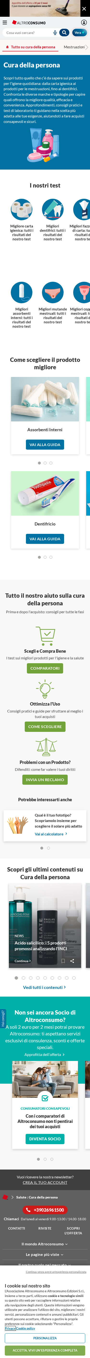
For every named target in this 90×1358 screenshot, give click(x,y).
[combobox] (36, 32)
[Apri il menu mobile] (7, 22)
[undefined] (39, 463)
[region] (45, 1311)
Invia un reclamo (45, 779)
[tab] (41, 848)
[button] (3, 1018)
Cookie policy (25, 1328)
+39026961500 (48, 1210)
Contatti (16, 1228)
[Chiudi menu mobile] (84, 9)
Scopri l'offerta (73, 1230)
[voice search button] (53, 32)
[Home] (5, 1197)
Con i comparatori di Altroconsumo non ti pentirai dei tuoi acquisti (45, 1121)
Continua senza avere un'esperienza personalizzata (56, 1271)
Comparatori (45, 668)
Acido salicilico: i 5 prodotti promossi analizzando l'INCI (41, 945)
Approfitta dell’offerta (43, 1054)
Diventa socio (45, 1139)
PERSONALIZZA (45, 1338)
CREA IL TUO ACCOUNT (45, 1182)
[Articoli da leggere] (63, 961)
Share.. (72, 961)
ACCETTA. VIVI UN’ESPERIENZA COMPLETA (45, 1350)
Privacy (10, 1328)
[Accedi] (85, 22)
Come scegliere (45, 726)
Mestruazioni (74, 47)
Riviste (45, 1228)
